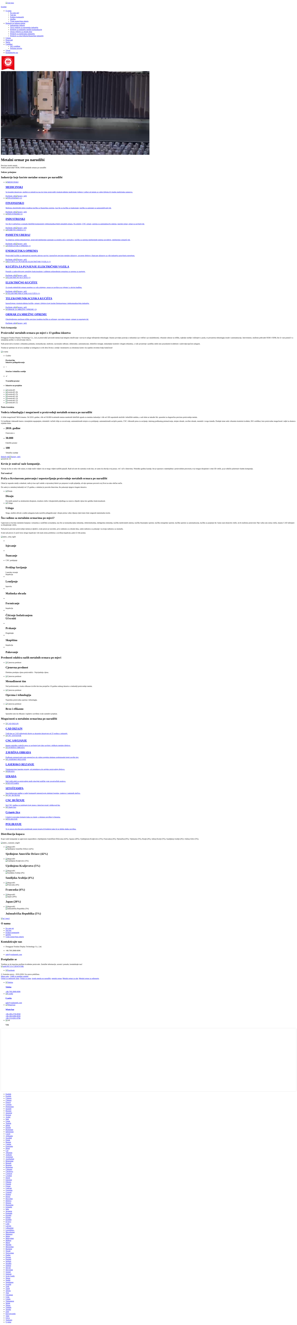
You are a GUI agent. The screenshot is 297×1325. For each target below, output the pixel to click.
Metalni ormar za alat (70, 978)
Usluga (8, 38)
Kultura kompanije (17, 17)
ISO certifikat (15, 46)
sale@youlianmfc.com (14, 954)
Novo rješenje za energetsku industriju (24, 27)
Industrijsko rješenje (17, 25)
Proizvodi (9, 40)
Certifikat (9, 44)
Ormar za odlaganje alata (10, 978)
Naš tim (13, 15)
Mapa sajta (5, 976)
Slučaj (8, 42)
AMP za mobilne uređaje (19, 976)
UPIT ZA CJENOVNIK (15, 966)
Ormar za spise (25, 978)
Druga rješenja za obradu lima (21, 32)
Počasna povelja (16, 48)
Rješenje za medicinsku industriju (22, 34)
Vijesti (8, 50)
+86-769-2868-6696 (13, 992)
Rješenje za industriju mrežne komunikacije (26, 30)
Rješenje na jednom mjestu (15, 23)
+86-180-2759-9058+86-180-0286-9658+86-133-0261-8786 (13, 1016)
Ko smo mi (10, 928)
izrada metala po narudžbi (41, 978)
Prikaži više (5, 457)
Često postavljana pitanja (19, 21)
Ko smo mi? (14, 13)
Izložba (13, 19)
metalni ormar (57, 978)
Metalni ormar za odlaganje (89, 978)
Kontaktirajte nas (12, 53)
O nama (8, 11)
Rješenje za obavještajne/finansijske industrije (27, 36)
